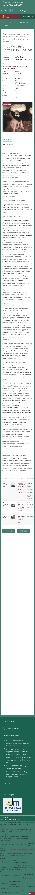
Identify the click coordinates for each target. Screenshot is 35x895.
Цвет (4, 86)
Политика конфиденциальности (21, 850)
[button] (25, 10)
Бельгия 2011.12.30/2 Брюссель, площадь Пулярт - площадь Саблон (21, 488)
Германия (12, 789)
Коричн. (24, 83)
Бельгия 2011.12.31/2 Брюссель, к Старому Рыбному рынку (21, 506)
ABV (4, 93)
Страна (5, 74)
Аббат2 (17, 83)
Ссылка (5, 98)
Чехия (5, 789)
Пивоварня (6, 64)
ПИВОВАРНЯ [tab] (8, 145)
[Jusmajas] (12, 805)
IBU (3, 90)
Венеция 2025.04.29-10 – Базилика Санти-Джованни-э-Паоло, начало (17, 743)
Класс (4, 71)
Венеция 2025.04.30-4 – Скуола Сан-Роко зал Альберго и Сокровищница (18, 774)
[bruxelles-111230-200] (13, 485)
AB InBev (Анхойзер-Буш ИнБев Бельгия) (14, 67)
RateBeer (5, 59)
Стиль (4, 80)
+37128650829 (14, 5)
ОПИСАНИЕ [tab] (7, 140)
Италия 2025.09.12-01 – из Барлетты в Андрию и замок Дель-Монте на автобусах (17, 751)
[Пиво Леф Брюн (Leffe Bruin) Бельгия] (17, 117)
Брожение (6, 78)
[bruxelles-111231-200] (13, 504)
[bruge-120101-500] (13, 516)
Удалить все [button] (21, 844)
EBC (4, 88)
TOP (33, 893)
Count (4, 95)
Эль (16, 80)
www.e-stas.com (15, 817)
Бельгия (18, 74)
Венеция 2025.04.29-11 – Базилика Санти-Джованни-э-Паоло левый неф (19, 760)
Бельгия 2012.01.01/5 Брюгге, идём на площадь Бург (21, 518)
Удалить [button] (17, 876)
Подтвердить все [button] (7, 844)
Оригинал (6, 57)
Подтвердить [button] (6, 862)
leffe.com (18, 98)
